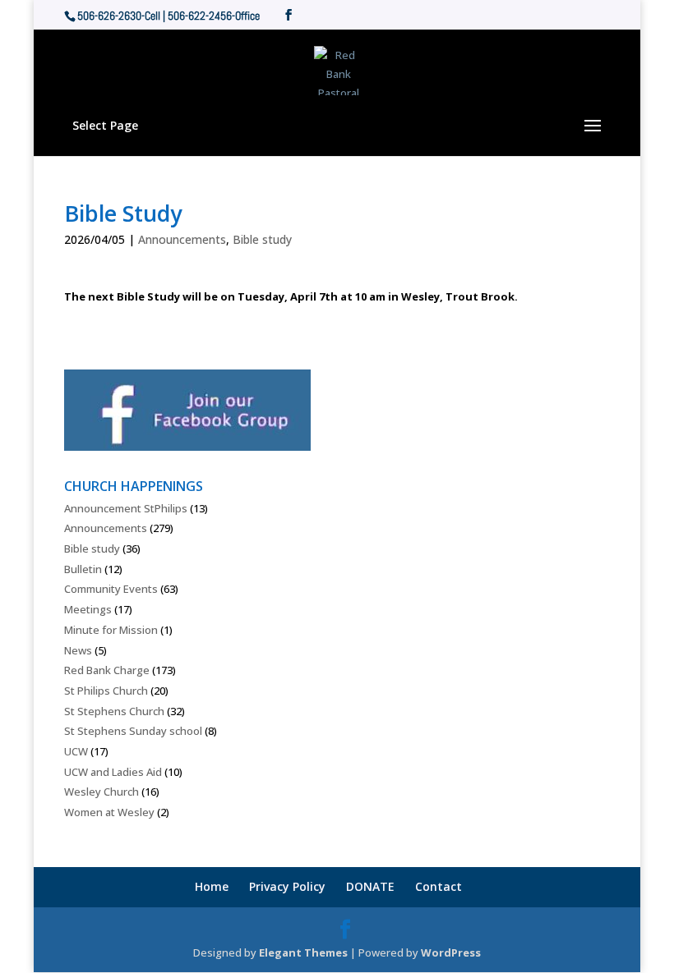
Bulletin (83, 569)
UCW (76, 751)
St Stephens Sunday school (133, 730)
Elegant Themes (303, 952)
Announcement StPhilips (125, 508)
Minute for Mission (111, 629)
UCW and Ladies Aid (113, 771)
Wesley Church (101, 791)
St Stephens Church (114, 711)
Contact (438, 886)
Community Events (111, 588)
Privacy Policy (287, 886)
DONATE (370, 886)
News (78, 650)
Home (212, 886)
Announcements (182, 239)
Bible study (262, 239)
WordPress (451, 952)
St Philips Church (106, 690)
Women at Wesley (109, 812)
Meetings (88, 609)
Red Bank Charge (107, 670)
